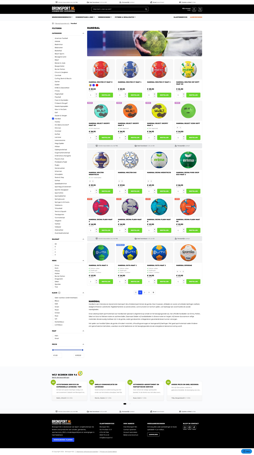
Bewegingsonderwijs (61, 17)
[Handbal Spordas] (188, 253)
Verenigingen (104, 17)
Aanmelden (153, 434)
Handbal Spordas (184, 265)
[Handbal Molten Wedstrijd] (101, 160)
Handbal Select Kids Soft (188, 123)
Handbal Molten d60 (127, 172)
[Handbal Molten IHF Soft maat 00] (188, 69)
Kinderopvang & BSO (84, 17)
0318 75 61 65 (104, 435)
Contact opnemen (129, 429)
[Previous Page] (136, 292)
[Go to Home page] (63, 9)
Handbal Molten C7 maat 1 (129, 82)
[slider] (53, 350)
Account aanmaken (130, 432)
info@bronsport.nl (106, 438)
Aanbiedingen (196, 17)
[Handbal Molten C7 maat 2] (159, 69)
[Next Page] (153, 292)
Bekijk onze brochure (130, 435)
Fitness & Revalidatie (124, 17)
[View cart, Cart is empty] (200, 9)
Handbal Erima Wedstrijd (159, 172)
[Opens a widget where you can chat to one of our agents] (246, 451)
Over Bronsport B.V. (130, 427)
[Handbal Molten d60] (130, 160)
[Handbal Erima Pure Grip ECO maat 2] (188, 160)
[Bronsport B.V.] (73, 422)
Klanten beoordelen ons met (68, 2)
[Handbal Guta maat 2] (159, 253)
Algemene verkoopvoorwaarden (87, 452)
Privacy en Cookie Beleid (108, 452)
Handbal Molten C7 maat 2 (158, 82)
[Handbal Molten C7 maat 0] (101, 69)
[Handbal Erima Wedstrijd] (159, 160)
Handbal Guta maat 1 (127, 265)
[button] (68, 28)
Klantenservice (180, 17)
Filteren (57, 28)
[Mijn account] (194, 9)
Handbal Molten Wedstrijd (96, 173)
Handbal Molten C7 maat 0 (100, 82)
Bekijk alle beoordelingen (60, 377)
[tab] (124, 404)
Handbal (74, 23)
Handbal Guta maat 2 (156, 265)
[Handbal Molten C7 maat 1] (130, 69)
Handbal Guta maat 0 (98, 265)
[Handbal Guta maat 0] (101, 253)
